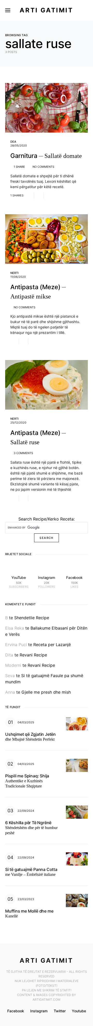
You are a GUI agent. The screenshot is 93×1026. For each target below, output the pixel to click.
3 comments (23, 453)
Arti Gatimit (46, 10)
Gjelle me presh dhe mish (46, 692)
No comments (43, 167)
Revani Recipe (33, 654)
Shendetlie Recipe (31, 617)
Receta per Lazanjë (52, 644)
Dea (13, 141)
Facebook (15, 1011)
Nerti (14, 273)
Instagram (39, 1011)
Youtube (79, 1011)
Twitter (60, 1011)
